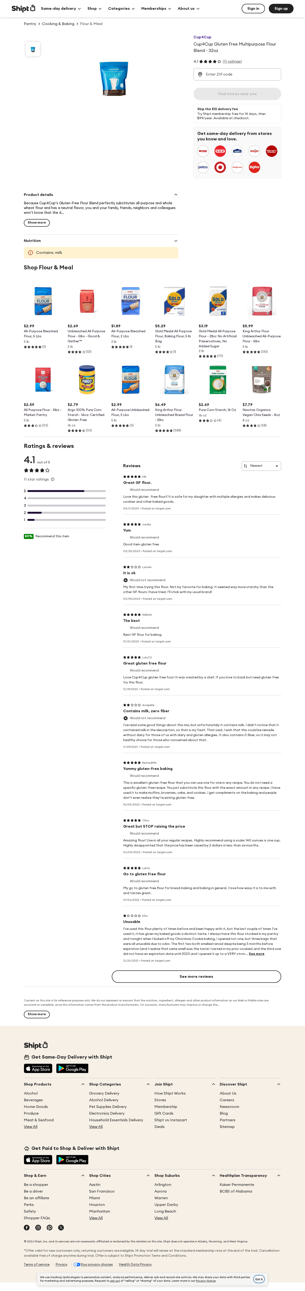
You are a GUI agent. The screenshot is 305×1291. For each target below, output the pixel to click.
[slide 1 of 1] (33, 49)
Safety (30, 1211)
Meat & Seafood (39, 1120)
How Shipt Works (170, 1093)
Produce (31, 1113)
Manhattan (99, 1211)
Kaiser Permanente (237, 1185)
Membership (165, 1107)
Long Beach (165, 1211)
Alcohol (31, 1093)
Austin (94, 1185)
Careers (227, 1100)
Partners (227, 1120)
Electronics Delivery (107, 1113)
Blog (224, 1113)
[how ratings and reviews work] (52, 479)
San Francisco (102, 1191)
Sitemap (227, 1127)
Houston (97, 1205)
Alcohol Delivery (103, 1100)
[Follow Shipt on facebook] (27, 1228)
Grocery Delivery (104, 1093)
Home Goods (36, 1107)
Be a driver (33, 1191)
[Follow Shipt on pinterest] (49, 1228)
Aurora (160, 1191)
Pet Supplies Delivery (108, 1107)
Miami (94, 1198)
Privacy (61, 1264)
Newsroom (229, 1107)
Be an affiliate (36, 1198)
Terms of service (37, 1264)
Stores (160, 1100)
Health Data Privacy (135, 1264)
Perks (29, 1205)
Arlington (162, 1185)
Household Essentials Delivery (116, 1120)
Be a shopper (36, 1185)
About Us (228, 1093)
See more (256, 954)
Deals (159, 1127)
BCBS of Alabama (236, 1191)
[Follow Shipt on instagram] (38, 1228)
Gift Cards (163, 1113)
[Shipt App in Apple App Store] (38, 1069)
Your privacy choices (97, 1264)
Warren (161, 1198)
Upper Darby (166, 1205)
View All (30, 1127)
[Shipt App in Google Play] (72, 1069)
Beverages (33, 1100)
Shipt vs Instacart (170, 1120)
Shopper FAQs (37, 1218)
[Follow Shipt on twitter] (61, 1228)
